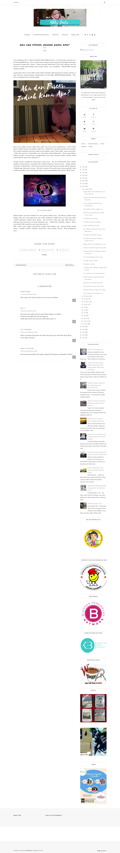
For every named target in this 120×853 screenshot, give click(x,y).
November (86, 296)
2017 (83, 326)
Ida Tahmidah (26, 329)
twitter (84, 124)
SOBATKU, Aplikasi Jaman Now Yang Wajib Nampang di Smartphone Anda (96, 385)
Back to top (101, 850)
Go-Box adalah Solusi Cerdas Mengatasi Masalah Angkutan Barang (95, 470)
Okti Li (23, 308)
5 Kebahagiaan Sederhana (90, 218)
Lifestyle (55, 35)
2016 (83, 329)
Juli (84, 307)
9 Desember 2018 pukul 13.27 (28, 311)
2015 (83, 332)
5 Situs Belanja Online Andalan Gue (92, 209)
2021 (83, 178)
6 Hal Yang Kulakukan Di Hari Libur (93, 257)
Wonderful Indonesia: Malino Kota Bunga (94, 290)
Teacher (65, 35)
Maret (85, 318)
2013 (83, 337)
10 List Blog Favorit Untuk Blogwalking (93, 273)
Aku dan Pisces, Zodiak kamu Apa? (92, 283)
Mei (85, 313)
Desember (86, 189)
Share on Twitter (47, 250)
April (85, 315)
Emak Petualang (27, 348)
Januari (85, 324)
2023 (83, 172)
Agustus (86, 304)
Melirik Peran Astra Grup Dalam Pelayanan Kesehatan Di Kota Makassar (96, 403)
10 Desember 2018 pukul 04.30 (28, 332)
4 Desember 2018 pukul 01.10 (28, 294)
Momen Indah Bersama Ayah (91, 225)
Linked (84, 117)
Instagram (93, 131)
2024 (83, 169)
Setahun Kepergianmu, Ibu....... (95, 503)
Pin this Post (63, 250)
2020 (83, 181)
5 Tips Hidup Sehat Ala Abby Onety (93, 293)
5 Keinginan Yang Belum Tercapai (92, 235)
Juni (85, 310)
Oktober (86, 299)
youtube (84, 131)
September (87, 301)
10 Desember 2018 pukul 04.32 (28, 351)
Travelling (75, 35)
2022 (83, 175)
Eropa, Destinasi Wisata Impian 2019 (93, 286)
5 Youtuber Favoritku (89, 264)
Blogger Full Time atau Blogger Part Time (94, 244)
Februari (86, 321)
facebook (93, 117)
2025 (83, 167)
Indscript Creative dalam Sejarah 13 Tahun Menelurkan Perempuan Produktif (96, 437)
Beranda (16, 2)
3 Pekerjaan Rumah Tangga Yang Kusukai (94, 247)
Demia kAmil (25, 291)
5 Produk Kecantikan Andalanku (92, 222)
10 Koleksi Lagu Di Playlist (90, 260)
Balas (74, 300)
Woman (27, 35)
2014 (83, 335)
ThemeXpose (28, 850)
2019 (83, 183)
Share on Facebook (29, 250)
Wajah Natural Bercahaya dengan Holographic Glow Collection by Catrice (96, 488)
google (93, 124)
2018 (83, 186)
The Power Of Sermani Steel (95, 349)
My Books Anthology (41, 35)
